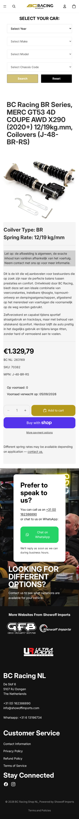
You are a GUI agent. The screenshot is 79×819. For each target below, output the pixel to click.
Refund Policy (12, 758)
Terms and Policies (39, 810)
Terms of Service (15, 765)
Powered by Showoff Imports (56, 801)
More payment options (39, 432)
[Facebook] (5, 784)
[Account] (64, 6)
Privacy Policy (13, 751)
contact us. (35, 451)
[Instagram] (13, 784)
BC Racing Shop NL (26, 801)
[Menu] (5, 6)
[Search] (14, 6)
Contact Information (17, 744)
